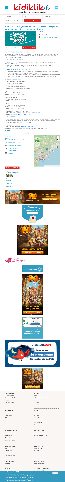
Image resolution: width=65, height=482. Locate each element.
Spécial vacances (39, 431)
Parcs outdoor (37, 417)
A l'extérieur (8, 466)
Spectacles (37, 393)
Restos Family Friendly (39, 463)
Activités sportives (38, 422)
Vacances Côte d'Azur (10, 440)
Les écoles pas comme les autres (41, 468)
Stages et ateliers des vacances (41, 433)
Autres (6, 417)
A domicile (7, 463)
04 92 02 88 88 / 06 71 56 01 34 (15, 142)
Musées (7, 448)
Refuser (55, 473)
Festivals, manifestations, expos (41, 397)
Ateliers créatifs (37, 424)
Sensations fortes (9, 413)
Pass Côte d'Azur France (10, 433)
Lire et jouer (36, 402)
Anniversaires (9, 461)
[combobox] (32, 16)
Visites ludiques (10, 446)
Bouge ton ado (9, 411)
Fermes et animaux (9, 395)
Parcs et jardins (8, 400)
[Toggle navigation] (6, 8)
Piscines (36, 413)
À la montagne (8, 435)
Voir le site (10, 153)
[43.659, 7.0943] (47, 149)
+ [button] (57, 137)
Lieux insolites (8, 453)
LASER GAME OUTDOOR (11, 117)
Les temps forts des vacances (40, 435)
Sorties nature (9, 393)
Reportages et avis (38, 448)
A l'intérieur (7, 468)
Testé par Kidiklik (39, 446)
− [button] (57, 140)
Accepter (49, 473)
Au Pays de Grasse (9, 437)
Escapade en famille (11, 431)
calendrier (37, 112)
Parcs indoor (36, 415)
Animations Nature (9, 402)
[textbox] (32, 16)
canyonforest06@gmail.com (15, 145)
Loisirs (36, 411)
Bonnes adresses (39, 461)
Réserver (26, 47)
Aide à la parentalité (38, 466)
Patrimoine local (8, 450)
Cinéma (35, 395)
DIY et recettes (37, 450)
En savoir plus (29, 480)
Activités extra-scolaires (39, 420)
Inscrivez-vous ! (32, 213)
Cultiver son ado (8, 415)
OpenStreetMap (52, 166)
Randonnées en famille (10, 397)
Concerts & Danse (38, 404)
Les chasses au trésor (10, 455)
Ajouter (33, 47)
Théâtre (35, 400)
